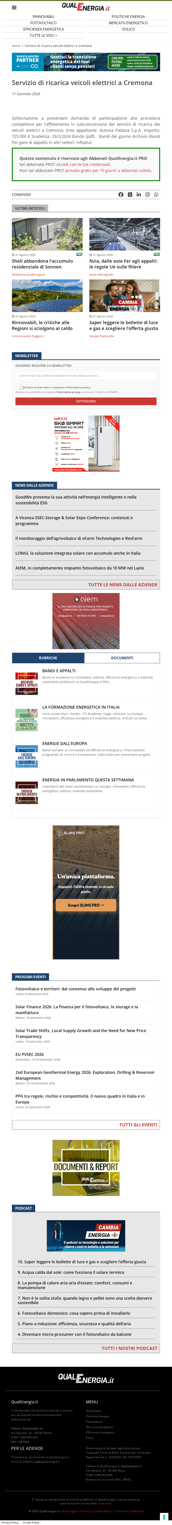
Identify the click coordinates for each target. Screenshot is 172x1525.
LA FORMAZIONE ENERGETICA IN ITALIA (81, 707)
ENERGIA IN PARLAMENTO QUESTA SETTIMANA (88, 780)
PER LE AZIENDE (27, 1448)
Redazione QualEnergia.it (28, 274)
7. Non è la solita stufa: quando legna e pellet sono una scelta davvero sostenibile (85, 1300)
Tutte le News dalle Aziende (122, 585)
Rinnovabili (93, 1411)
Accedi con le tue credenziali (83, 164)
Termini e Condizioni (129, 1511)
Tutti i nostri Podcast (129, 1348)
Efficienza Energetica (100, 1432)
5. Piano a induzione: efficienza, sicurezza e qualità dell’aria (74, 1323)
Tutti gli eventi (138, 1125)
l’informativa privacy (68, 392)
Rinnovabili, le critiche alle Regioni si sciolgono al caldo (42, 325)
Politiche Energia (97, 1416)
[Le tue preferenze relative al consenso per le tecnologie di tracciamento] (164, 1517)
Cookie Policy (103, 1511)
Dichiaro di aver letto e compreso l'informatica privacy (56, 387)
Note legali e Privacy (76, 1511)
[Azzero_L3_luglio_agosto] (86, 61)
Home (16, 45)
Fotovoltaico (94, 1422)
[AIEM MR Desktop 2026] (86, 621)
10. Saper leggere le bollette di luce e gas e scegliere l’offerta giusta (82, 1261)
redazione (105, 1503)
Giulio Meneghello (101, 274)
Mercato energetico (99, 1427)
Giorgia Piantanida (101, 336)
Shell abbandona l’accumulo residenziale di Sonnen (42, 264)
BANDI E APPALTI (59, 671)
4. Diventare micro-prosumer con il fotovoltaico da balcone (74, 1334)
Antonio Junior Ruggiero (28, 336)
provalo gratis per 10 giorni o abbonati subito (108, 170)
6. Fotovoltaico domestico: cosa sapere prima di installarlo (74, 1313)
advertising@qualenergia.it (41, 1461)
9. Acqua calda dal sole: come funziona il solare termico (71, 1272)
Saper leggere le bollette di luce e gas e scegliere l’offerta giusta (123, 325)
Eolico (128, 29)
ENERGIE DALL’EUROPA (64, 743)
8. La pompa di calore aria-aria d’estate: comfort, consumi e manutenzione (75, 1285)
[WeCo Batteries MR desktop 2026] (86, 443)
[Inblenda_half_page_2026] (86, 892)
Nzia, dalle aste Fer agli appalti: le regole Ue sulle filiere (123, 264)
